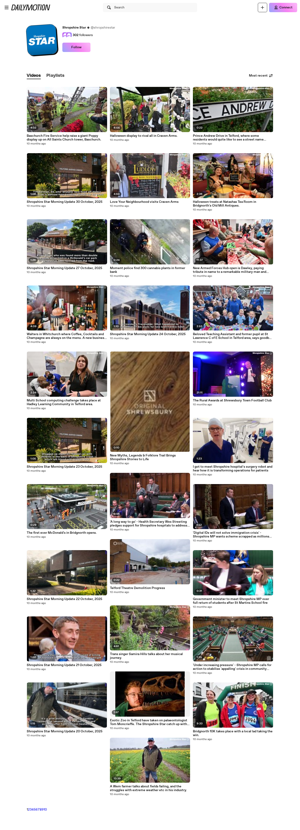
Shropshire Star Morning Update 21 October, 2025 (64, 665)
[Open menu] (6, 7)
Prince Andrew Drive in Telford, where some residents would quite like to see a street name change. (228, 137)
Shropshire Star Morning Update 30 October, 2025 (64, 202)
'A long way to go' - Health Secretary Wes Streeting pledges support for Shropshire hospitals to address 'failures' (148, 523)
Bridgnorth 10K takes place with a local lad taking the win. (233, 733)
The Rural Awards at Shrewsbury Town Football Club (232, 400)
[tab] (34, 76)
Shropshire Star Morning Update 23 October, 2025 (64, 467)
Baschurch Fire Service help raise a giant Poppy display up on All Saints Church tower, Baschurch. (64, 137)
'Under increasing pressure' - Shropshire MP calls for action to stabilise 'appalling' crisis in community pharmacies (232, 667)
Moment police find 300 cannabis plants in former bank (147, 270)
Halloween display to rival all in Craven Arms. (144, 136)
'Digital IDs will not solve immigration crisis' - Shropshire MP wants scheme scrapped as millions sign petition (231, 534)
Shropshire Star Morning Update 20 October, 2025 (64, 731)
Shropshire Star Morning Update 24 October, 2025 (148, 334)
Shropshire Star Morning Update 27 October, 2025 (64, 268)
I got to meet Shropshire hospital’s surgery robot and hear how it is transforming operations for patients (232, 468)
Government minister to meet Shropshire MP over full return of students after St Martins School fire (231, 601)
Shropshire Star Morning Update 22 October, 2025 (64, 599)
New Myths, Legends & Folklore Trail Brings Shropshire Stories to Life (143, 457)
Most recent (258, 76)
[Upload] (262, 7)
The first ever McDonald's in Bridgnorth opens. (62, 533)
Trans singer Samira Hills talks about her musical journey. (146, 656)
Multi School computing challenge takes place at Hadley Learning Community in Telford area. (64, 402)
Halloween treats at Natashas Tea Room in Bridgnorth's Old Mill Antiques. (224, 204)
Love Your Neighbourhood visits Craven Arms (144, 202)
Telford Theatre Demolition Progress (137, 588)
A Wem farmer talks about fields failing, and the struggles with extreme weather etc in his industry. (148, 788)
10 (45, 810)
